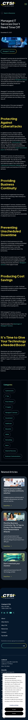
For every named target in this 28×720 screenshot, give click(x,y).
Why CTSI (4, 625)
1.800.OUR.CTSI (6, 608)
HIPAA (7, 434)
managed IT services (21, 79)
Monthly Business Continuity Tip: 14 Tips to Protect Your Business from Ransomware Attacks (14, 527)
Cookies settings (14, 705)
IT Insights (8, 407)
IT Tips (7, 396)
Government (9, 418)
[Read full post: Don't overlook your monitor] (14, 557)
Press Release (9, 401)
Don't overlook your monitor (12, 564)
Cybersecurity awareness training (10, 165)
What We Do (5, 622)
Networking (8, 440)
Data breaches (16, 142)
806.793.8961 (5, 606)
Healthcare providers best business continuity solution (14, 491)
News (7, 445)
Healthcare (8, 423)
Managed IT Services (11, 412)
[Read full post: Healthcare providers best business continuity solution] (14, 482)
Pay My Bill (4, 635)
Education (8, 429)
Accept (14, 709)
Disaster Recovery (10, 451)
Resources (4, 629)
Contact (3, 632)
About (3, 618)
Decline (14, 713)
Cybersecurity (9, 390)
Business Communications (12, 456)
